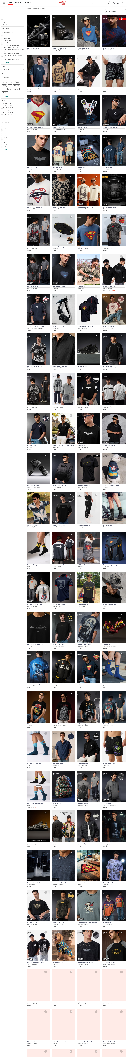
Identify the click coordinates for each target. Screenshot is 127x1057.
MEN (10, 3)
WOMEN (18, 3)
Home (28, 8)
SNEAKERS (28, 3)
